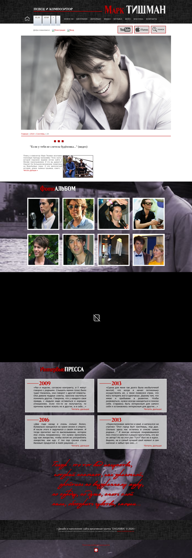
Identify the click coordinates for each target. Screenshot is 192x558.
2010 (32, 134)
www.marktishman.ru (125, 531)
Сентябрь (40, 134)
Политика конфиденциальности (96, 545)
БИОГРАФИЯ (81, 19)
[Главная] (27, 20)
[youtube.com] (125, 33)
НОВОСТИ (68, 19)
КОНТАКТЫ (151, 19)
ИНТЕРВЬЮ (95, 19)
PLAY (37, 17)
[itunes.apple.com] (141, 33)
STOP (46, 17)
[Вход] (70, 30)
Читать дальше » (30, 170)
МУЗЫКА (118, 19)
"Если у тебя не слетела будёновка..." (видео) (58, 146)
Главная (24, 134)
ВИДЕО (107, 19)
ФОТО (127, 19)
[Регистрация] (58, 30)
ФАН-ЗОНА (138, 19)
